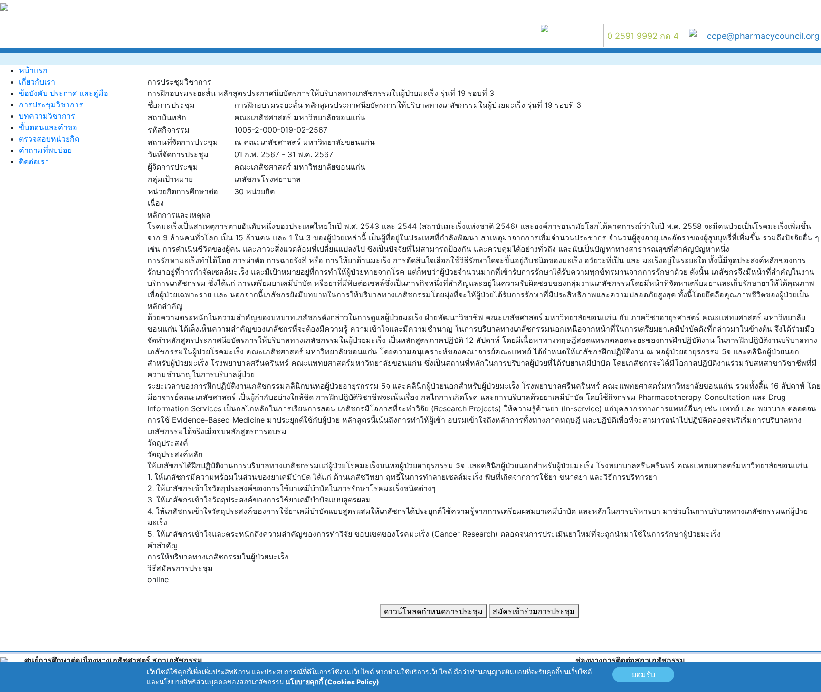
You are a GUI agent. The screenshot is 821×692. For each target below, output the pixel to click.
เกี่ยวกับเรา (37, 81)
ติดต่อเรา (34, 161)
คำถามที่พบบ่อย (45, 150)
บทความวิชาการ (47, 116)
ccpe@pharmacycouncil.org (763, 36)
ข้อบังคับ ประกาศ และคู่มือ (63, 93)
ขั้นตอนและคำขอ (48, 127)
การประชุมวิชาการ (51, 104)
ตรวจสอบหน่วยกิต (49, 138)
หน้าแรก (33, 70)
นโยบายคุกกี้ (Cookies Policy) (332, 682)
